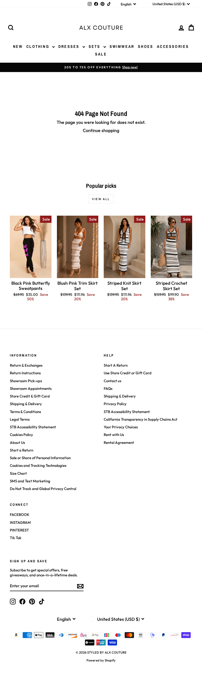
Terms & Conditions (25, 411)
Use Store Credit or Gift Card (128, 373)
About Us (17, 442)
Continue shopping (101, 130)
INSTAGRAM (20, 522)
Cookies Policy (21, 434)
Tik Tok (15, 537)
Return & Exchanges (26, 365)
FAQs (108, 388)
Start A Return (116, 365)
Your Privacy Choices (121, 427)
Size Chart (18, 473)
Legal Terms (20, 419)
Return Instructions (25, 373)
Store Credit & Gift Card (30, 396)
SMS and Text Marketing (30, 481)
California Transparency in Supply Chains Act (140, 419)
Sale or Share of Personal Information (40, 457)
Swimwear (122, 46)
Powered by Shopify (101, 660)
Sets (95, 46)
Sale (101, 54)
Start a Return (21, 450)
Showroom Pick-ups (26, 380)
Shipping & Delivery (26, 403)
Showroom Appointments (30, 388)
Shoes (145, 46)
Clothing (38, 46)
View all (101, 199)
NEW (18, 46)
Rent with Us (114, 434)
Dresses (69, 46)
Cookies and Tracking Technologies (38, 465)
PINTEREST (19, 530)
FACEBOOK (19, 514)
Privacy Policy (115, 403)
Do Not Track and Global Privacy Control (43, 488)
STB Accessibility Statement (33, 427)
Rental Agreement (119, 442)
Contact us (112, 380)
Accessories (173, 46)
